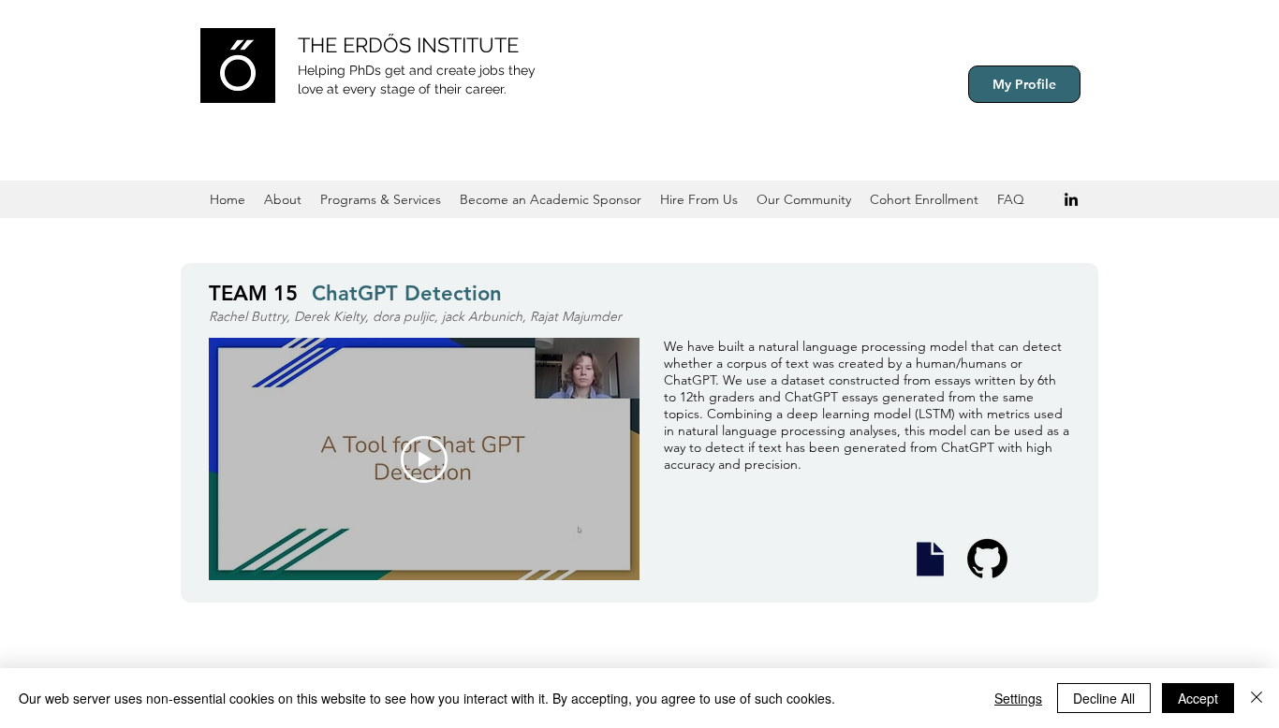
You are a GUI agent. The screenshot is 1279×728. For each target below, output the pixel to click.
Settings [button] (1018, 698)
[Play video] (424, 459)
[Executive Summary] (929, 559)
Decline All (1104, 698)
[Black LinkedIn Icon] (1071, 199)
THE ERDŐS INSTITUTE (408, 45)
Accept (1198, 698)
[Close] (1256, 698)
